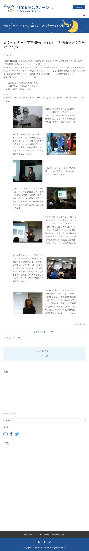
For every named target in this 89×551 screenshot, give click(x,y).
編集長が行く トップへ (44, 332)
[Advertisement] (44, 392)
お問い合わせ (44, 535)
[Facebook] (11, 434)
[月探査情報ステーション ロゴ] (29, 5)
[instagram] (39, 542)
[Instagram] (5, 434)
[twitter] (50, 542)
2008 (20, 338)
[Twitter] (17, 434)
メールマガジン (29, 535)
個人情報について (59, 535)
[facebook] (44, 542)
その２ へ (80, 324)
